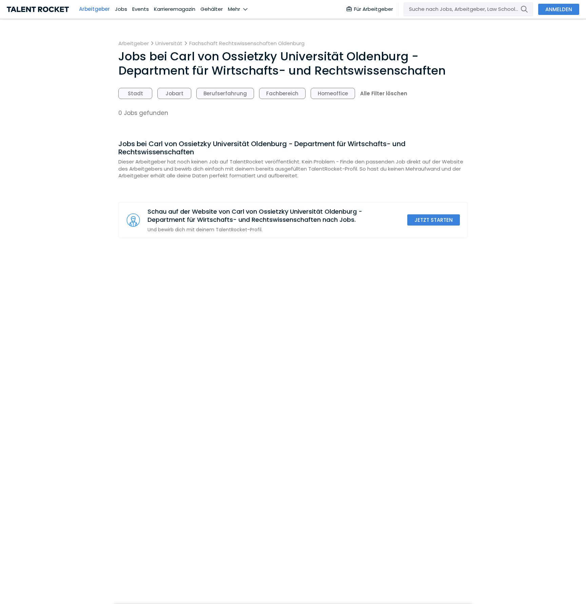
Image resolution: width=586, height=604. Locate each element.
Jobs (121, 9)
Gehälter (211, 9)
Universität (168, 43)
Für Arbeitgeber (373, 9)
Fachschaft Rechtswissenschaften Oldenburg (247, 43)
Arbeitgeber (94, 9)
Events (140, 9)
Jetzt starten (433, 219)
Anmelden (558, 9)
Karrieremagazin (174, 9)
